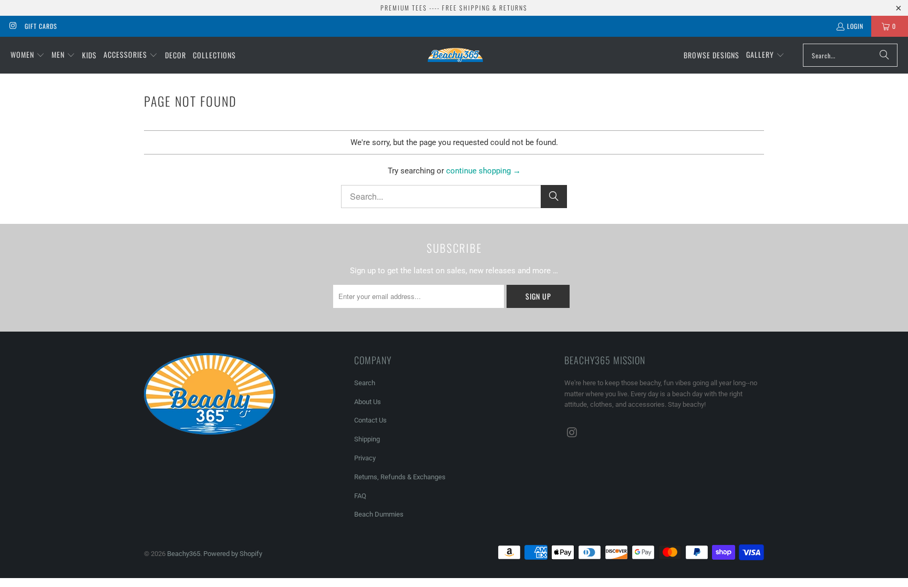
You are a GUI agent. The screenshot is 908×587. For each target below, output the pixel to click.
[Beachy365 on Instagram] (12, 26)
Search (364, 383)
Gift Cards (41, 26)
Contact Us (370, 420)
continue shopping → (483, 171)
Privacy (365, 458)
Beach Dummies (379, 514)
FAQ (360, 496)
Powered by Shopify (232, 554)
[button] (28, 55)
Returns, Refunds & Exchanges (400, 477)
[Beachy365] (455, 55)
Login (855, 26)
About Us (367, 402)
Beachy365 (183, 554)
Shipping (367, 439)
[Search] (884, 55)
